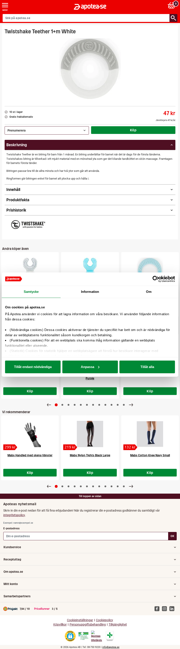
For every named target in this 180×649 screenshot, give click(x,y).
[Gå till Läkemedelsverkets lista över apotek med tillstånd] (109, 636)
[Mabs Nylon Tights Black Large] (90, 434)
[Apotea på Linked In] (173, 608)
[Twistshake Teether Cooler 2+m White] (30, 270)
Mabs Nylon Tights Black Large (90, 455)
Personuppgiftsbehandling (88, 624)
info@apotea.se (110, 647)
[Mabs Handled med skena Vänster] (30, 434)
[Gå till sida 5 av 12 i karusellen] (80, 404)
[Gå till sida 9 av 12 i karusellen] (105, 404)
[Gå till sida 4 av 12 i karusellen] (74, 404)
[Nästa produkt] (131, 405)
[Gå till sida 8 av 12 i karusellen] (99, 404)
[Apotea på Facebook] (158, 608)
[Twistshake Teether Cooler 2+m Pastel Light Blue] (90, 270)
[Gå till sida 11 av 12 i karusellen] (117, 404)
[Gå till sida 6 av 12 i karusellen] (87, 404)
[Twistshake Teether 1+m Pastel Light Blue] (150, 270)
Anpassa (87, 367)
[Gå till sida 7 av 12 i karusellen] (93, 404)
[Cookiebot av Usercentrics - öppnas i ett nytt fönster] (156, 279)
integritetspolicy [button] (14, 515)
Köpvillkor (60, 624)
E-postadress (11, 528)
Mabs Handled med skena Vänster (29, 455)
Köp (133, 130)
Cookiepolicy (104, 620)
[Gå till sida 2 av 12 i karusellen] (62, 404)
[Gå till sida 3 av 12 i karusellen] (68, 404)
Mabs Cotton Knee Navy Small (150, 455)
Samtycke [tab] (31, 291)
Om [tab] (148, 291)
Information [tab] (90, 291)
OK (172, 536)
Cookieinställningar (80, 620)
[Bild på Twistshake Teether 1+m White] (90, 69)
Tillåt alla (147, 367)
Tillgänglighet (118, 624)
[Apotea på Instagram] (165, 608)
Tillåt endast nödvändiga (33, 367)
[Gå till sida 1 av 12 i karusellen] (56, 404)
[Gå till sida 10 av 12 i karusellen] (111, 404)
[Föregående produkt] (49, 405)
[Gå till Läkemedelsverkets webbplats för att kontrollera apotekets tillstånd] (83, 636)
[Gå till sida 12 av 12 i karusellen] (123, 404)
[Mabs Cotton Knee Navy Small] (150, 434)
